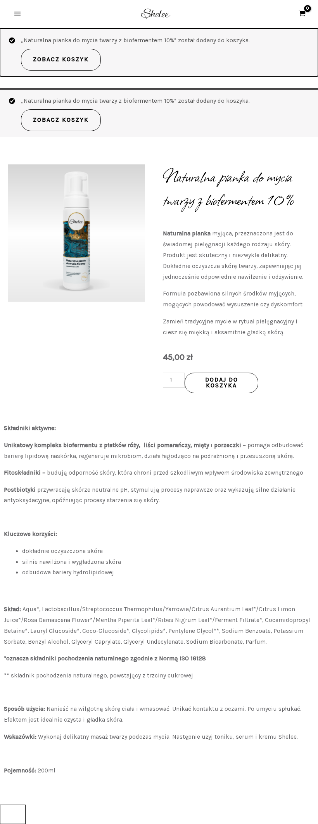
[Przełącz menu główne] (17, 14)
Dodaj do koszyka (221, 382)
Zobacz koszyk (61, 59)
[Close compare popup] (13, 814)
